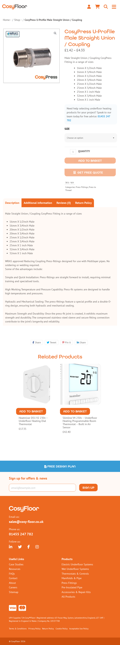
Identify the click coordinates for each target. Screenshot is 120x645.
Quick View (36, 402)
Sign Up (88, 487)
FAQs (12, 573)
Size (67, 128)
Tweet (52, 342)
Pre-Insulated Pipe (72, 587)
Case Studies (16, 564)
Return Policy (48, 628)
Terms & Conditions (18, 628)
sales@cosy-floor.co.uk (26, 522)
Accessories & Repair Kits (76, 592)
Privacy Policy (34, 628)
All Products (68, 596)
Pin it (67, 342)
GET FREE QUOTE (90, 172)
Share (37, 342)
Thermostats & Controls (75, 573)
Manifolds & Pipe (72, 578)
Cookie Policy (62, 628)
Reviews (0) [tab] (63, 203)
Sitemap (13, 592)
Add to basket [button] (31, 411)
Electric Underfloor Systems (77, 564)
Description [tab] (12, 203)
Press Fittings (82, 187)
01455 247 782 (21, 534)
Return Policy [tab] (83, 203)
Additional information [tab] (38, 203)
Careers (13, 587)
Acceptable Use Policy (79, 628)
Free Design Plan (61, 466)
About (12, 582)
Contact (13, 578)
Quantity (84, 151)
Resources (14, 568)
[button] (55, 33)
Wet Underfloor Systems (75, 568)
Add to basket (90, 160)
